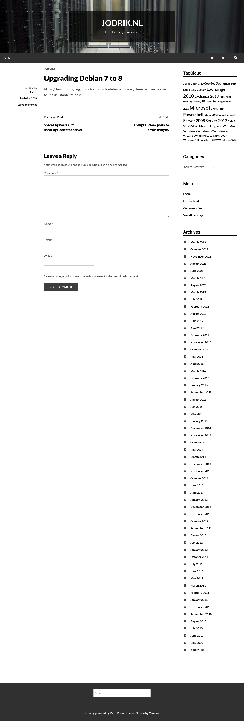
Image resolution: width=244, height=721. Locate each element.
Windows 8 (221, 131)
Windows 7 (205, 131)
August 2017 (198, 313)
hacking (187, 101)
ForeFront (225, 96)
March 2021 (198, 277)
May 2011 (196, 578)
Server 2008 (194, 120)
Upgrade (216, 126)
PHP (221, 108)
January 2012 (199, 549)
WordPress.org (193, 215)
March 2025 (198, 242)
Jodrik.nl (122, 23)
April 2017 (197, 328)
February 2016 (199, 378)
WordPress (224, 139)
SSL (192, 126)
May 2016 (196, 356)
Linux (215, 101)
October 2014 (199, 442)
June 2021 (196, 270)
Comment (51, 173)
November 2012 (200, 514)
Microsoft (201, 107)
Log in (187, 193)
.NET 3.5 (186, 84)
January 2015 (199, 421)
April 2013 (197, 492)
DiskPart (231, 83)
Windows (190, 131)
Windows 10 (202, 135)
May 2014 (196, 449)
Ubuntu (204, 126)
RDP (215, 115)
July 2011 (196, 564)
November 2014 (200, 435)
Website (49, 256)
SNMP (231, 121)
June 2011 (196, 571)
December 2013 (200, 463)
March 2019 (198, 292)
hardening (197, 101)
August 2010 (198, 621)
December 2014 (200, 428)
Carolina (154, 713)
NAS (215, 108)
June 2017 (196, 320)
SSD (186, 126)
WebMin (229, 126)
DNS (185, 89)
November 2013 (200, 471)
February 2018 (199, 306)
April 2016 (197, 363)
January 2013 (199, 499)
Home (6, 57)
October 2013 (199, 478)
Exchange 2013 (207, 96)
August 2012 (198, 535)
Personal (49, 68)
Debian (221, 83)
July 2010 (196, 628)
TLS (196, 126)
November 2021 (200, 256)
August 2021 (198, 263)
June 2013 (196, 485)
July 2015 (196, 406)
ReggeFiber (224, 115)
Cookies (209, 83)
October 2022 (199, 249)
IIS (203, 101)
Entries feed (191, 201)
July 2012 (196, 542)
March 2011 (198, 585)
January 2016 (199, 385)
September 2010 (201, 614)
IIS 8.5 (208, 101)
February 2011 (199, 592)
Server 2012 (216, 120)
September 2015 (201, 392)
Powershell (193, 114)
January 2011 (199, 599)
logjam (223, 101)
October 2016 (199, 349)
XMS (233, 140)
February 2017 (199, 335)
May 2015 (196, 413)
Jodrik (33, 92)
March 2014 (198, 456)
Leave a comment (27, 104)
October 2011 (199, 556)
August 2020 (198, 285)
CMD (201, 83)
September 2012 (201, 528)
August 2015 (198, 399)
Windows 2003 (218, 135)
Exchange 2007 (197, 89)
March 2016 (198, 370)
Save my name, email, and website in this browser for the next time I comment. (91, 276)
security (233, 115)
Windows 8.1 (189, 136)
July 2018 (196, 299)
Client (194, 83)
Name (48, 223)
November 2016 (200, 342)
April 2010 (197, 649)
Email (48, 239)
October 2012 (199, 521)
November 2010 (200, 607)
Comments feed (193, 208)
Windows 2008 (191, 139)
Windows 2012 (209, 139)
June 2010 (196, 635)
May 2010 (196, 642)
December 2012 (200, 506)
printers (208, 115)
